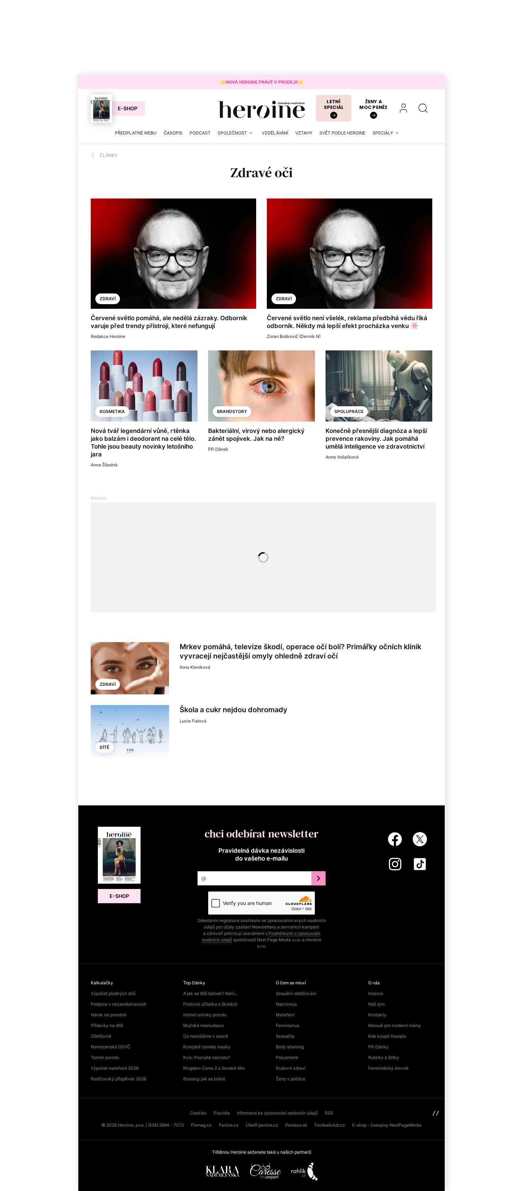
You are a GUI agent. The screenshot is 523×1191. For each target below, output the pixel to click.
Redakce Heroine (108, 336)
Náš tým (376, 1004)
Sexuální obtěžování (296, 993)
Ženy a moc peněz (373, 104)
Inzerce (375, 993)
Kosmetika (112, 411)
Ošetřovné (101, 1036)
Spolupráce (349, 411)
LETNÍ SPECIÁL (334, 104)
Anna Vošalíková (342, 457)
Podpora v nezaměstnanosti (118, 1004)
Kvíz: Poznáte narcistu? (206, 1057)
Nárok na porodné (108, 1014)
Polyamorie (287, 1057)
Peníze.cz (229, 1125)
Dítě (104, 747)
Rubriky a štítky (383, 1057)
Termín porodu (105, 1057)
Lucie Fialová (193, 721)
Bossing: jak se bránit (204, 1078)
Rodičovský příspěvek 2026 (118, 1078)
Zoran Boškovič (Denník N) (294, 336)
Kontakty (377, 1014)
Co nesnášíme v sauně (205, 1036)
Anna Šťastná (104, 464)
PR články (378, 1046)
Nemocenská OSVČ (110, 1046)
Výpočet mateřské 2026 (114, 1068)
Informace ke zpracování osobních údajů (277, 1113)
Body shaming (290, 1046)
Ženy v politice (290, 1078)
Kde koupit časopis (387, 1036)
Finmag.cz (201, 1125)
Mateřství (285, 1014)
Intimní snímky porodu (205, 1014)
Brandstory (232, 411)
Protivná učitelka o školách (210, 1004)
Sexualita (285, 1036)
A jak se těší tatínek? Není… (210, 993)
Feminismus (287, 1025)
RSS (329, 1113)
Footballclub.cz (330, 1125)
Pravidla (221, 1113)
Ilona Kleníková (195, 667)
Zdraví (108, 298)
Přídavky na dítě (107, 1025)
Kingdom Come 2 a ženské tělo (214, 1068)
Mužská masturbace (203, 1025)
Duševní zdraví (291, 1068)
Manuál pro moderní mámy (394, 1025)
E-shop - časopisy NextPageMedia (387, 1125)
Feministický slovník (388, 1068)
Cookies (198, 1113)
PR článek (218, 449)
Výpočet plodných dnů (113, 993)
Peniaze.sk (296, 1125)
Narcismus (286, 1004)
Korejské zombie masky (207, 1046)
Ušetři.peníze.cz (262, 1125)
